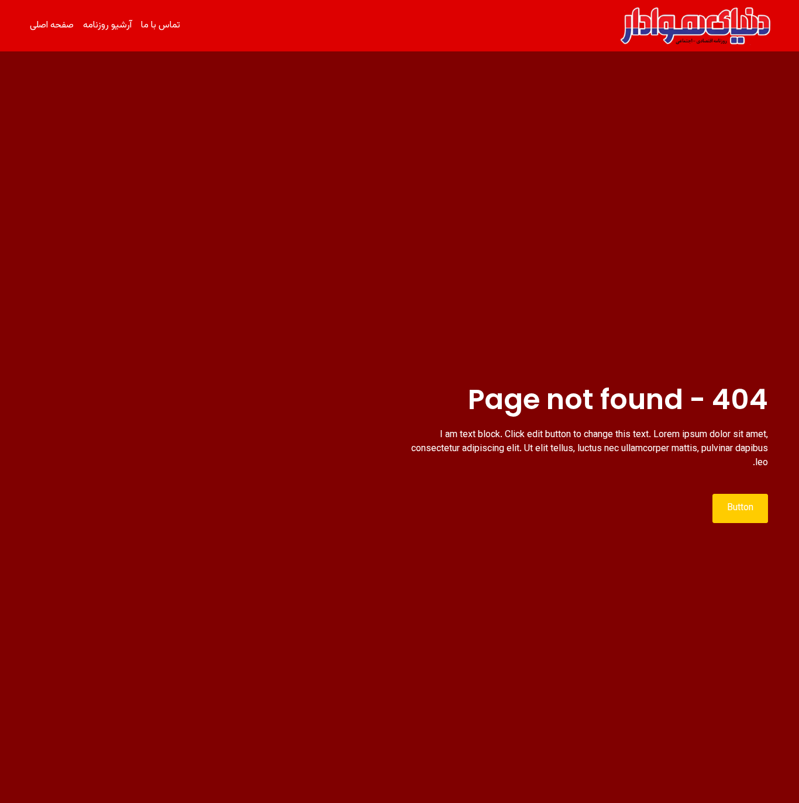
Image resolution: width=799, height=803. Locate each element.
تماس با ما (160, 25)
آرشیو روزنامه (107, 25)
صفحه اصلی (52, 25)
